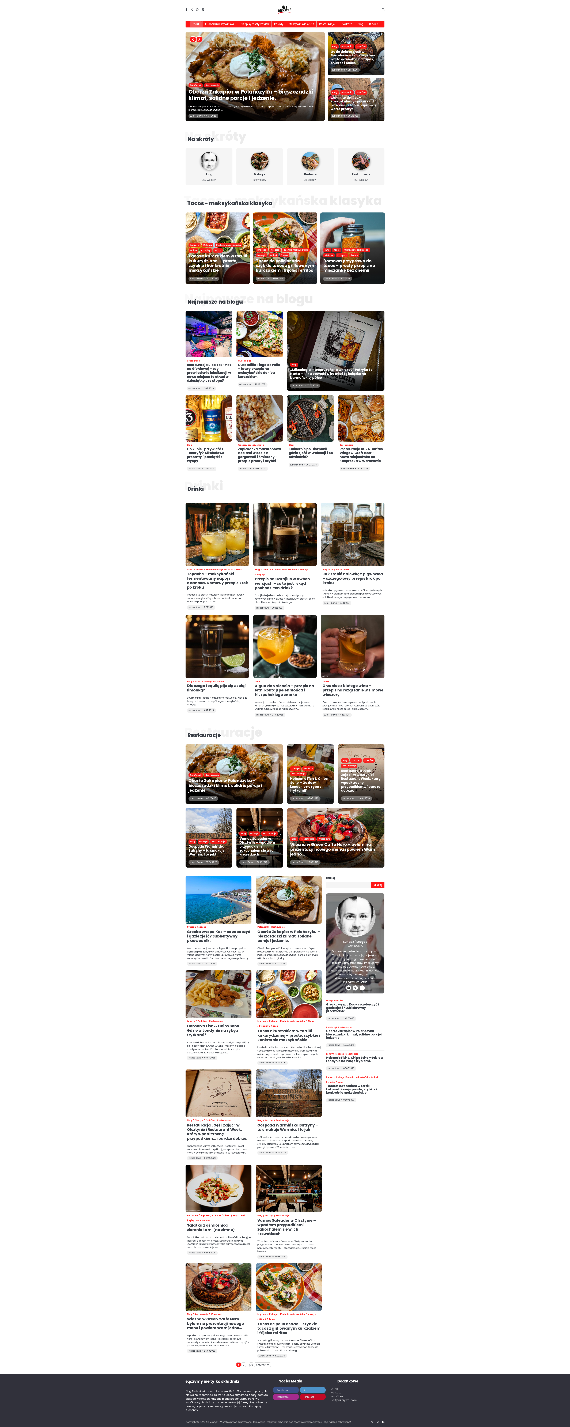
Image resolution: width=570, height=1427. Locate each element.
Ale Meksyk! (212, 1422)
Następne (262, 1364)
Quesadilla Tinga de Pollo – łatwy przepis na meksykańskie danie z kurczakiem (259, 371)
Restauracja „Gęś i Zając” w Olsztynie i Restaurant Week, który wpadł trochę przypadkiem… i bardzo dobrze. (361, 781)
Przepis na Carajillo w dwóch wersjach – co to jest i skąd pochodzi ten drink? (282, 583)
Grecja (190, 927)
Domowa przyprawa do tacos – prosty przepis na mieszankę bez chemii (349, 265)
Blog (361, 24)
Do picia (335, 569)
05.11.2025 (209, 710)
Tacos (272, 85)
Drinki (190, 569)
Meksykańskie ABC (300, 24)
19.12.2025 (345, 278)
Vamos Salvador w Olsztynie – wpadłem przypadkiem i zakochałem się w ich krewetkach (257, 846)
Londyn (296, 768)
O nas (334, 1388)
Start (196, 24)
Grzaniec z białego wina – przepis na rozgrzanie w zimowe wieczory (353, 690)
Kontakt (336, 1392)
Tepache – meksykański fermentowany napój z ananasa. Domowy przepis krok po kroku (217, 580)
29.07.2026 (348, 1018)
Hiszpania (346, 46)
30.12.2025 (277, 608)
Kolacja (207, 85)
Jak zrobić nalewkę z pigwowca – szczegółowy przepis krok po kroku (353, 578)
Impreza (194, 85)
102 (251, 1364)
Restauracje (327, 24)
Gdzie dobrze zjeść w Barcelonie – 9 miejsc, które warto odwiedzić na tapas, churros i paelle (353, 57)
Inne (327, 250)
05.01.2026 (353, 115)
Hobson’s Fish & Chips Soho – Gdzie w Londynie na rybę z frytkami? (309, 784)
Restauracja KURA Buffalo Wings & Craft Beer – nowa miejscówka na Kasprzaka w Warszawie (361, 455)
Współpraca (338, 1396)
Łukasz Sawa (196, 115)
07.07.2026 (312, 798)
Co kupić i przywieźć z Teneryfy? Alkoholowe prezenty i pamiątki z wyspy (205, 455)
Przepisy (205, 250)
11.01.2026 (208, 607)
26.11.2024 (209, 388)
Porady (278, 24)
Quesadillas (244, 360)
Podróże (347, 24)
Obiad (261, 85)
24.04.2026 (364, 798)
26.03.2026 (312, 862)
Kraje (336, 250)
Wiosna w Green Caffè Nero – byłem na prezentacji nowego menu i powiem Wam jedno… (332, 849)
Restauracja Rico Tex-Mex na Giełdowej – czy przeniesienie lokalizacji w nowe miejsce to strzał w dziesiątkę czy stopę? (209, 373)
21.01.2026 (353, 69)
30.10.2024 (260, 468)
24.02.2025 (277, 714)
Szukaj (330, 878)
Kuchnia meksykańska (219, 24)
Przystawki (239, 1215)
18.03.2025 (260, 384)
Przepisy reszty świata (255, 24)
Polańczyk (195, 775)
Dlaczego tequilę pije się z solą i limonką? (216, 688)
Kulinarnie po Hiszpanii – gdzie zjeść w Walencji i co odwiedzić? (311, 453)
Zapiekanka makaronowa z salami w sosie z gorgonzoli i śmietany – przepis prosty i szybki (259, 455)
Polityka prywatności (344, 1400)
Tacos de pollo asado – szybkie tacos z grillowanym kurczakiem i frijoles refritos (245, 95)
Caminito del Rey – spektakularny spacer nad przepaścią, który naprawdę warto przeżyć (353, 103)
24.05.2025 (362, 468)
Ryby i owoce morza (199, 1220)
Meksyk (249, 85)
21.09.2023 (209, 468)
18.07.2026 (211, 798)
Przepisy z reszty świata (251, 445)
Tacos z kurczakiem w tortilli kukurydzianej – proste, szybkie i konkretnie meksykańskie (218, 263)
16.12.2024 (345, 714)
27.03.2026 (262, 862)
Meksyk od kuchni (214, 681)
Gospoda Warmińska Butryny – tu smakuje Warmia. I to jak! (206, 850)
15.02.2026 (211, 115)
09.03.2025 (311, 464)
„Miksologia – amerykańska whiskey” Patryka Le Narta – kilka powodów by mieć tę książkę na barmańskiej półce (331, 373)
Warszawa (324, 839)
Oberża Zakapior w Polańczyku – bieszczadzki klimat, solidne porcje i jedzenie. (225, 785)
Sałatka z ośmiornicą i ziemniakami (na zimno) (211, 1227)
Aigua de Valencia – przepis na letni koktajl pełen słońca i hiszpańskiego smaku (284, 690)
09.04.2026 (211, 862)
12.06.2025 (312, 385)
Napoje (261, 574)
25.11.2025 (344, 603)
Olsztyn (356, 760)
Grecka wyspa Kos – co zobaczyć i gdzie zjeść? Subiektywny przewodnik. (218, 936)
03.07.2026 (211, 278)
